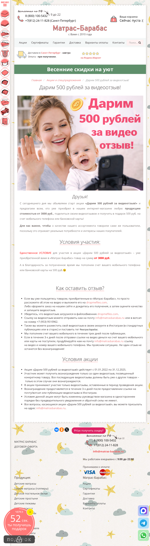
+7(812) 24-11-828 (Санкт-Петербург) (50, 20)
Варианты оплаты (96, 42)
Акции (23, 42)
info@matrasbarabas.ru (110, 318)
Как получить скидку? (89, 430)
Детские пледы (23, 523)
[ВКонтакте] (56, 429)
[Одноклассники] (61, 429)
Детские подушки (25, 513)
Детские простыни (26, 498)
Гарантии (59, 42)
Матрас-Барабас (25, 441)
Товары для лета (24, 538)
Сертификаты (39, 42)
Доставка (75, 42)
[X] (67, 429)
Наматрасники (23, 508)
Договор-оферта (26, 446)
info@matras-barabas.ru (108, 451)
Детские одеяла (24, 518)
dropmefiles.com (96, 302)
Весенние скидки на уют (80, 69)
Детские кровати (24, 533)
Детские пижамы (25, 503)
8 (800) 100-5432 (36, 15)
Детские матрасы (25, 483)
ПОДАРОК (19, 539)
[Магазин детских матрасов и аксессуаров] (80, 28)
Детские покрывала (26, 528)
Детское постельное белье (31, 493)
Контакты (118, 42)
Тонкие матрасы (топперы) (31, 488)
